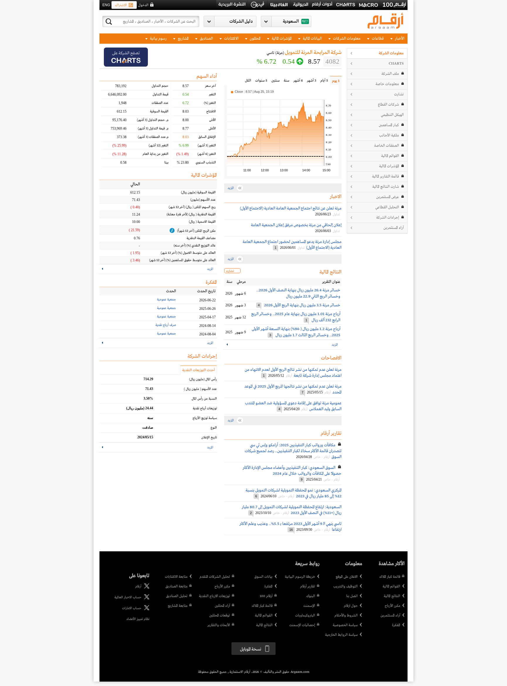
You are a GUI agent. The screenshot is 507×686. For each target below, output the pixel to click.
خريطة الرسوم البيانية (300, 577)
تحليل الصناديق (176, 596)
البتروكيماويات (305, 615)
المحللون (255, 38)
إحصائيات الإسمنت (302, 625)
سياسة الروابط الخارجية (341, 635)
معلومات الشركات (346, 38)
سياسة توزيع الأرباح (204, 418)
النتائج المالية (392, 596)
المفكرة (396, 625)
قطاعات (377, 38)
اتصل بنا (352, 596)
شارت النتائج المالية (385, 186)
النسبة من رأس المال (204, 399)
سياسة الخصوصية (345, 625)
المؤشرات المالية (281, 38)
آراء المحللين (222, 606)
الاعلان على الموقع (347, 577)
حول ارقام (351, 606)
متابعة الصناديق (176, 586)
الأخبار (399, 38)
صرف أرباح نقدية (166, 325)
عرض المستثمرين (387, 197)
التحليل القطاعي (387, 207)
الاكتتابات (231, 38)
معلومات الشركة (391, 53)
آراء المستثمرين (393, 227)
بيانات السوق (263, 577)
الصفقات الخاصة (386, 145)
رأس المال (203, 379)
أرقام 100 (266, 596)
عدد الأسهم (200, 389)
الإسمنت (309, 606)
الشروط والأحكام (346, 615)
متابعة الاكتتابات (176, 577)
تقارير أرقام (307, 586)
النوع (214, 428)
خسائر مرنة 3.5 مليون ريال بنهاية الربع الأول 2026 (302, 305)
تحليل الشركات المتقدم (215, 577)
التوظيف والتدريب (345, 586)
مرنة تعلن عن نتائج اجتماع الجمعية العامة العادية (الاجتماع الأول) (291, 208)
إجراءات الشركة (387, 217)
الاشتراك (121, 5)
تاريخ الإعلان (209, 437)
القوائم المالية (390, 155)
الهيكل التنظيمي (392, 114)
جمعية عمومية (166, 300)
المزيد (335, 345)
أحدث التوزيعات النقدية (198, 370)
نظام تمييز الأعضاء (137, 619)
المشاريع (183, 38)
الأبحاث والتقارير (218, 625)
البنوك (310, 596)
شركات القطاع (388, 104)
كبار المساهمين (389, 125)
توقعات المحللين (219, 615)
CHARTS (396, 63)
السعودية (291, 21)
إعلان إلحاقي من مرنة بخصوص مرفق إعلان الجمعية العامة (296, 225)
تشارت (399, 94)
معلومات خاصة (387, 84)
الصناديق (206, 38)
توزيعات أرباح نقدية (205, 408)
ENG (106, 5)
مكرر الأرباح (392, 606)
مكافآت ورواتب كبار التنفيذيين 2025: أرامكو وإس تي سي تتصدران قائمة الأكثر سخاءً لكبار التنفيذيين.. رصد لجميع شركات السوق (293, 450)
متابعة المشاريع (177, 606)
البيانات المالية (312, 38)
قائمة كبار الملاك (389, 577)
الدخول (143, 5)
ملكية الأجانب (389, 135)
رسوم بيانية (158, 38)
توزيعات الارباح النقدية (214, 596)
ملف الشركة (390, 73)
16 (291, 529)
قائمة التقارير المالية (385, 176)
